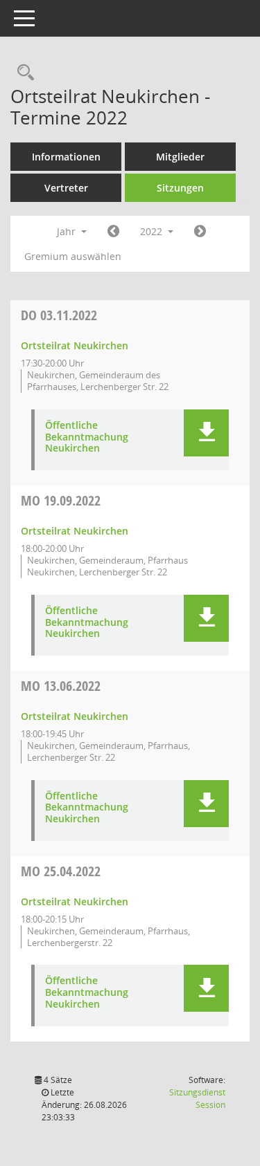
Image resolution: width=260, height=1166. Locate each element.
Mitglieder (180, 156)
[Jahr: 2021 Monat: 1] (113, 231)
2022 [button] (152, 231)
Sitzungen (180, 187)
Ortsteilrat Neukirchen (74, 345)
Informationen (66, 156)
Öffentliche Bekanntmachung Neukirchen (86, 437)
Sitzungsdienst (197, 1098)
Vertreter (66, 187)
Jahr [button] (67, 231)
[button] (206, 432)
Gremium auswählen (72, 256)
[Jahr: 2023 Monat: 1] (200, 231)
